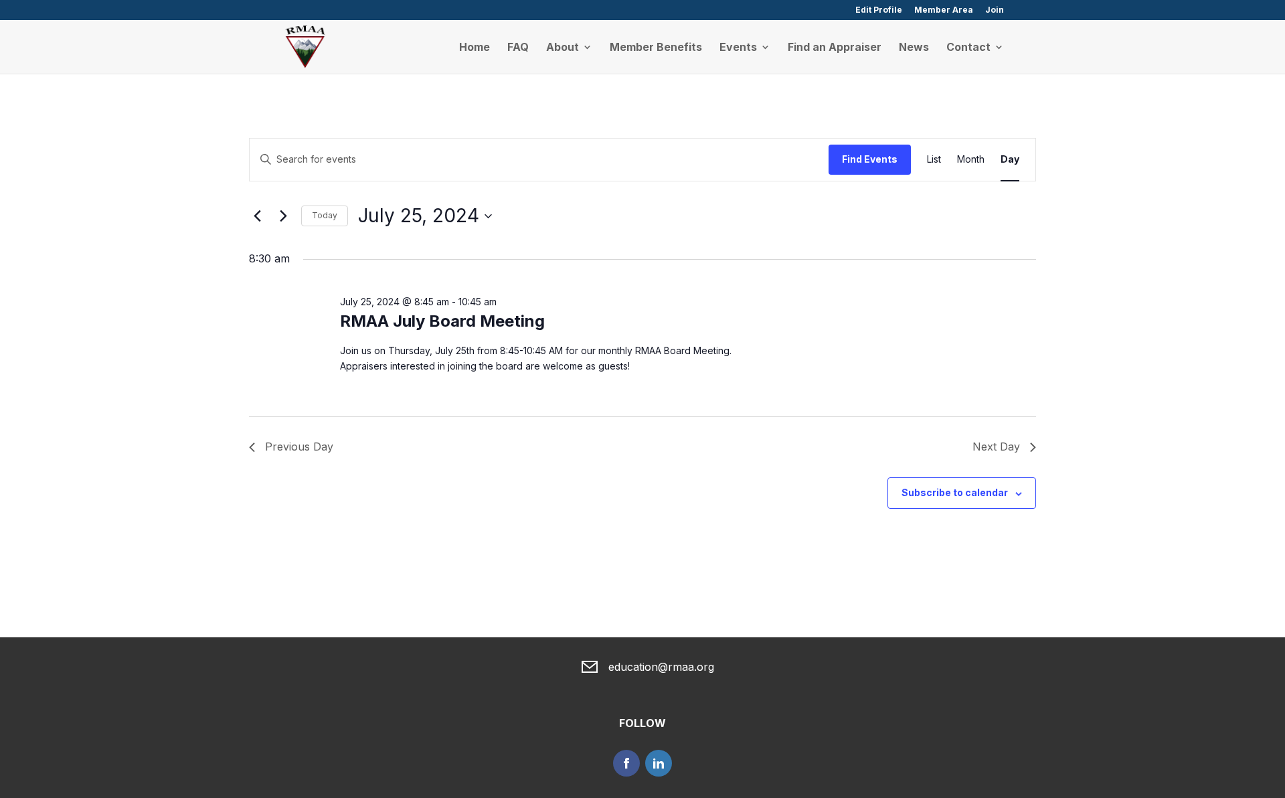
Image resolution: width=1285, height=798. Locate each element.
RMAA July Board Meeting (442, 321)
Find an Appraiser (834, 48)
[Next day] (283, 216)
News (914, 48)
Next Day (996, 446)
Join (994, 10)
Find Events (869, 159)
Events (738, 48)
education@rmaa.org (661, 666)
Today (324, 215)
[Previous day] (257, 216)
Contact (968, 48)
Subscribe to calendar (955, 492)
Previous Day (299, 446)
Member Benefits (656, 48)
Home (474, 48)
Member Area (943, 10)
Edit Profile (878, 10)
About (562, 48)
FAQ (518, 48)
